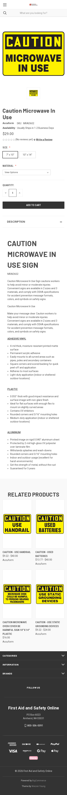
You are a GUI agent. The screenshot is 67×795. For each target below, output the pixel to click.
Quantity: (8, 185)
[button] (43, 139)
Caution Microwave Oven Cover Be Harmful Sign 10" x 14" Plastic (16, 628)
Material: (8, 165)
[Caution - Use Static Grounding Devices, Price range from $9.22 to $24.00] (50, 594)
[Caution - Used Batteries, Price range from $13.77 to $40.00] (50, 524)
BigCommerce (39, 780)
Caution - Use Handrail (17, 552)
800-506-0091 (35, 725)
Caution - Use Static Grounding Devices (47, 624)
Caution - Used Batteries (44, 554)
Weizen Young (38, 786)
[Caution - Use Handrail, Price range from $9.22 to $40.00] (17, 524)
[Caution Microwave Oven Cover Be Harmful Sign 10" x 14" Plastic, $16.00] (17, 594)
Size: (5, 147)
